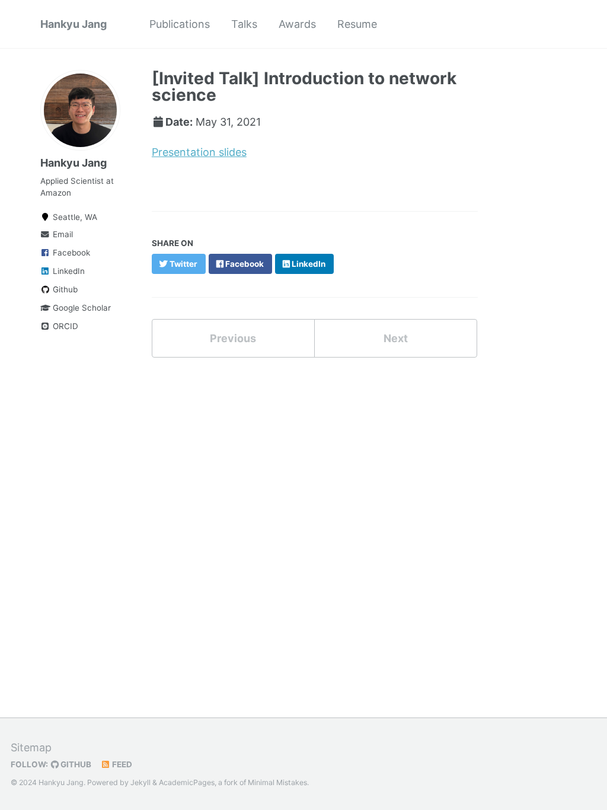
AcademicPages (187, 782)
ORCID (64, 326)
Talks (244, 24)
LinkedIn (67, 271)
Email (61, 234)
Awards (297, 24)
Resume (357, 24)
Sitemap (31, 747)
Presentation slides (199, 152)
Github (64, 289)
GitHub (75, 764)
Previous (233, 338)
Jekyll (140, 782)
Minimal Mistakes (277, 782)
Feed (121, 764)
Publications (179, 24)
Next (396, 338)
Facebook (70, 252)
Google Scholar (80, 307)
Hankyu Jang (73, 24)
